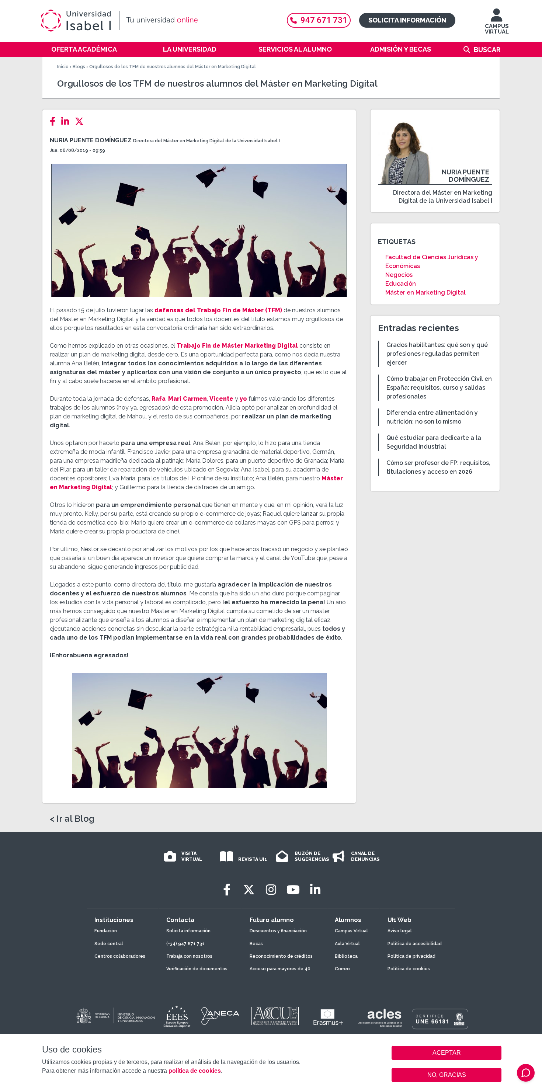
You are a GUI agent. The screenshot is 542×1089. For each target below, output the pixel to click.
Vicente (221, 398)
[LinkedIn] (67, 121)
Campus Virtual (351, 930)
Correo (342, 968)
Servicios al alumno (295, 49)
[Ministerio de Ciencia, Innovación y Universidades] (115, 1016)
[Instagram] (271, 890)
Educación (400, 283)
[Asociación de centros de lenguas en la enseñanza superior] (380, 1018)
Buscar (487, 49)
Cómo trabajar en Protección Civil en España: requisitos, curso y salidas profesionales (439, 387)
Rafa (159, 398)
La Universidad (189, 49)
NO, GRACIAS (446, 1075)
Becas (256, 943)
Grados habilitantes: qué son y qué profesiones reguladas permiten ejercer (437, 353)
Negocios (399, 274)
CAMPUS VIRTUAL (497, 29)
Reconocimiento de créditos (281, 956)
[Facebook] (55, 121)
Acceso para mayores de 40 (280, 968)
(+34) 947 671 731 (185, 943)
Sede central (108, 943)
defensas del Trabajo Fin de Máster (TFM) (218, 310)
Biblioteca (346, 956)
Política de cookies (409, 968)
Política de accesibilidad (415, 943)
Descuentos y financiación (278, 930)
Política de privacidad (411, 956)
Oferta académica (84, 49)
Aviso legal (400, 930)
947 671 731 (323, 20)
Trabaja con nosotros (189, 956)
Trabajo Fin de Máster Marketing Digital (237, 345)
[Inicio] (155, 20)
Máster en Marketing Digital (425, 292)
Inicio (63, 66)
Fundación (105, 930)
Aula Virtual (347, 943)
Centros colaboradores (119, 956)
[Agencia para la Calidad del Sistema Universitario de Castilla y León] (275, 1016)
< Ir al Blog (72, 818)
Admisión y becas (400, 49)
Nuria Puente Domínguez (91, 140)
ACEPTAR (446, 1052)
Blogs (79, 66)
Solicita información (407, 20)
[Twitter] (81, 121)
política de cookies (194, 1071)
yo (243, 398)
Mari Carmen (187, 398)
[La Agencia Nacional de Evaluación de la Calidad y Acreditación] (220, 1016)
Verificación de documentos (196, 968)
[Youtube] (293, 890)
